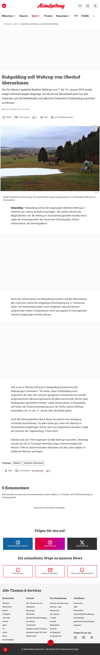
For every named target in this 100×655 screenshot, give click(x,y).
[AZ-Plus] (4, 6)
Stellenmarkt (31, 636)
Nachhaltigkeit (8, 640)
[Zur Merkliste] (87, 6)
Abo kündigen (79, 618)
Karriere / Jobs (56, 607)
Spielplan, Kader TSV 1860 (36, 632)
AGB (75, 607)
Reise (4, 636)
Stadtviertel (7, 607)
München (7, 15)
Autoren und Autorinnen (59, 603)
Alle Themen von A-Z (34, 603)
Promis (48, 15)
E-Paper (53, 618)
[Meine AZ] (95, 6)
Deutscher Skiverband (33, 463)
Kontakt (53, 621)
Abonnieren (54, 610)
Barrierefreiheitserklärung (84, 614)
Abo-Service (54, 614)
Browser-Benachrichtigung (36, 618)
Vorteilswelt (31, 625)
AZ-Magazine (55, 632)
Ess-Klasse (30, 621)
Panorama (62, 15)
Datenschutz (79, 610)
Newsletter (30, 607)
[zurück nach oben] (50, 643)
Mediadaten (54, 625)
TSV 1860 (6, 618)
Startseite (8, 24)
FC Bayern (6, 614)
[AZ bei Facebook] (75, 637)
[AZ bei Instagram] (83, 637)
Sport (35, 15)
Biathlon (17, 463)
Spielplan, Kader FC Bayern (36, 629)
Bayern (24, 15)
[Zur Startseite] (51, 9)
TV (76, 15)
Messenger (30, 610)
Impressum (78, 603)
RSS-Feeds (30, 614)
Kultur (4, 632)
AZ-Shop (53, 629)
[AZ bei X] (91, 637)
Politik (85, 15)
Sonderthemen (55, 636)
